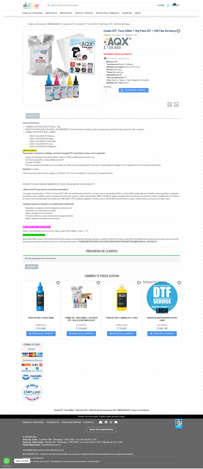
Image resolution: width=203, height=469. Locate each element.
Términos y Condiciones (33, 458)
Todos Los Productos (37, 24)
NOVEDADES (38, 422)
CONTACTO (89, 422)
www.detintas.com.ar (54, 450)
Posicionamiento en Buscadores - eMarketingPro (80, 461)
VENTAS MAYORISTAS (71, 422)
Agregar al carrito (42, 333)
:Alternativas (114, 72)
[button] (100, 422)
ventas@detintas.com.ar (33, 450)
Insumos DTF (68, 24)
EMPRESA (27, 422)
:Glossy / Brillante (119, 64)
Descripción (32, 116)
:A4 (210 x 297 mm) (123, 67)
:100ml (117, 83)
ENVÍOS (138, 13)
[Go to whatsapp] (6, 460)
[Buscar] (49, 5)
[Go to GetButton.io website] (6, 466)
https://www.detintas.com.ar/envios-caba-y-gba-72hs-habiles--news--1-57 (55, 231)
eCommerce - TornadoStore (50, 461)
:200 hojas (114, 70)
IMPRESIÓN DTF (66, 13)
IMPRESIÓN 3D (51, 13)
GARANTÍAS (127, 13)
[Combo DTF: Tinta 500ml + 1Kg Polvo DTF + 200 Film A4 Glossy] (61, 67)
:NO (114, 75)
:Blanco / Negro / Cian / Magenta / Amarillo (127, 80)
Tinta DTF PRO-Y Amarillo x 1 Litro (121, 318)
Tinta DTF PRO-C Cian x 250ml (41, 318)
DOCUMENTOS (52, 422)
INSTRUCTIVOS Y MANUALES (107, 13)
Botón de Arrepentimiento (101, 429)
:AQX (112, 62)
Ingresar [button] (31, 266)
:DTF (116, 77)
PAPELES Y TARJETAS (84, 13)
